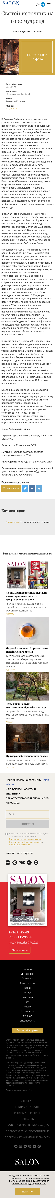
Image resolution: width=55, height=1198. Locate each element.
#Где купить (11, 670)
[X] (25, 488)
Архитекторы (27, 983)
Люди (27, 992)
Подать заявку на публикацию (27, 1125)
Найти (37, 4)
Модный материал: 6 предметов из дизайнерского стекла (27, 649)
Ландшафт (27, 978)
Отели (27, 1006)
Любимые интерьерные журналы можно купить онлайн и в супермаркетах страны (26, 596)
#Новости (10, 614)
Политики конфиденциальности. (29, 1183)
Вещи (27, 987)
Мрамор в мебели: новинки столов (27, 756)
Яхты (28, 1001)
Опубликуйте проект (27, 1030)
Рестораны (27, 1011)
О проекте (27, 1100)
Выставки (27, 997)
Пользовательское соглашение (27, 1131)
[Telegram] (39, 488)
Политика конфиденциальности (27, 1137)
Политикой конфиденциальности (25, 842)
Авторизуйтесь (12, 522)
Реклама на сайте (27, 1106)
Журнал (27, 1015)
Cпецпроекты (27, 1020)
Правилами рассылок (20, 845)
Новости (28, 969)
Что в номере (20, 950)
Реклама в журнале (27, 1113)
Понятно (27, 1191)
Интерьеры (27, 973)
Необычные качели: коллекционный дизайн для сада (26, 705)
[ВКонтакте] (32, 488)
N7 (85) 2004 (11, 108)
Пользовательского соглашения (25, 839)
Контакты (27, 1119)
